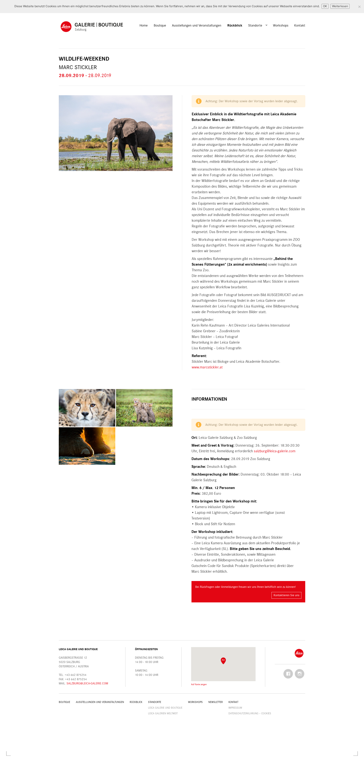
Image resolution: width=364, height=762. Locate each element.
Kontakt (299, 25)
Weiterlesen (340, 6)
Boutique (160, 25)
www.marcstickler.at (207, 367)
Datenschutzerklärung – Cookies (249, 713)
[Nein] (359, 7)
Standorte (255, 25)
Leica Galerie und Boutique (165, 707)
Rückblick (234, 25)
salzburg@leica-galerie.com (274, 451)
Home (144, 25)
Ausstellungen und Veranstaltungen (196, 25)
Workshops (280, 25)
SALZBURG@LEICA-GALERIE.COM (87, 683)
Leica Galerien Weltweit (163, 713)
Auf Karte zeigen (199, 684)
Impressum (235, 707)
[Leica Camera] (299, 653)
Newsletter (215, 702)
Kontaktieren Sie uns (286, 595)
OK (325, 6)
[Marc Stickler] (87, 408)
